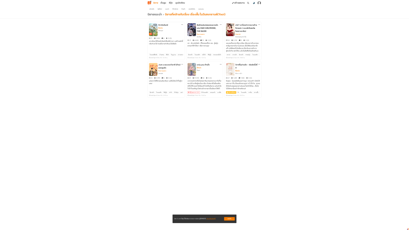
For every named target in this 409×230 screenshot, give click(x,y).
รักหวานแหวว (201, 34)
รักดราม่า (238, 34)
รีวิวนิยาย (175, 9)
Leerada (160, 73)
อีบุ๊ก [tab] (171, 3)
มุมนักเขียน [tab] (180, 3)
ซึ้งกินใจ (160, 28)
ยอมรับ (229, 219)
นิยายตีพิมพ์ (232, 92)
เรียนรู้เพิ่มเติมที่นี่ (211, 219)
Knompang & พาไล (240, 37)
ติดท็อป (160, 9)
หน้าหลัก (151, 9)
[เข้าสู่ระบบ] (259, 3)
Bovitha (199, 37)
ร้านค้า (183, 9)
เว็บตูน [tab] (163, 3)
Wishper (160, 30)
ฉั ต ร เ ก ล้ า (238, 73)
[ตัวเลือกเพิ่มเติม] (182, 24)
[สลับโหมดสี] (254, 3)
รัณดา (198, 70)
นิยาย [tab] (155, 3)
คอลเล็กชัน (192, 9)
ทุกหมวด (201, 9)
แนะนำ (167, 9)
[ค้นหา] (248, 3)
